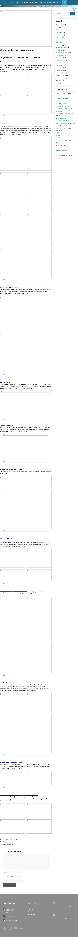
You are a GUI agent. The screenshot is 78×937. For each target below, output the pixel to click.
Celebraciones (59, 32)
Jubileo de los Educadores (62, 135)
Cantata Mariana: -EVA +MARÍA (63, 125)
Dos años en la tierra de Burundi (63, 93)
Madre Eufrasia (59, 42)
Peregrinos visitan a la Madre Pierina (9, 842)
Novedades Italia (60, 70)
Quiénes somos (15, 2)
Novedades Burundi (61, 55)
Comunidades (31, 912)
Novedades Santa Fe (15, 839)
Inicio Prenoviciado (60, 153)
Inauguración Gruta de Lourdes (8, 844)
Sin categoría (59, 80)
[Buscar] (72, 13)
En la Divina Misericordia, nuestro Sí (64, 96)
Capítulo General (60, 25)
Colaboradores (59, 35)
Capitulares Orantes (61, 143)
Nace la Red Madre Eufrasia (62, 148)
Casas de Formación (61, 30)
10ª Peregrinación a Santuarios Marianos (66, 132)
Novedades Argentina (6, 839)
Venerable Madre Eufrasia (32, 2)
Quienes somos (31, 909)
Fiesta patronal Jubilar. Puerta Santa (65, 108)
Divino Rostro (59, 37)
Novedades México (60, 73)
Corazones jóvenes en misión (63, 120)
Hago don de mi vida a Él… (62, 103)
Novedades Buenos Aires (62, 52)
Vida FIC (59, 2)
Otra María (22, 2)
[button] (64, 2)
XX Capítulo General (61, 145)
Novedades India (60, 68)
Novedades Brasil (60, 50)
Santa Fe (3, 841)
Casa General (59, 27)
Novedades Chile (60, 57)
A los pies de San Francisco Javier (64, 155)
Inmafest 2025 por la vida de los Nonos (65, 123)
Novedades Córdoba (61, 60)
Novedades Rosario (61, 75)
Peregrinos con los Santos (62, 106)
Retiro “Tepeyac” (60, 138)
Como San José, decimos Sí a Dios (64, 98)
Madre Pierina (43, 2)
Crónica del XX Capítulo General (63, 140)
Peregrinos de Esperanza (62, 150)
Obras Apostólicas (51, 2)
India (57, 40)
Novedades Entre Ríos (61, 63)
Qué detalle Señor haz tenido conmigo (65, 101)
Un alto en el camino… (61, 118)
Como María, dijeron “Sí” (62, 111)
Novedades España (60, 65)
